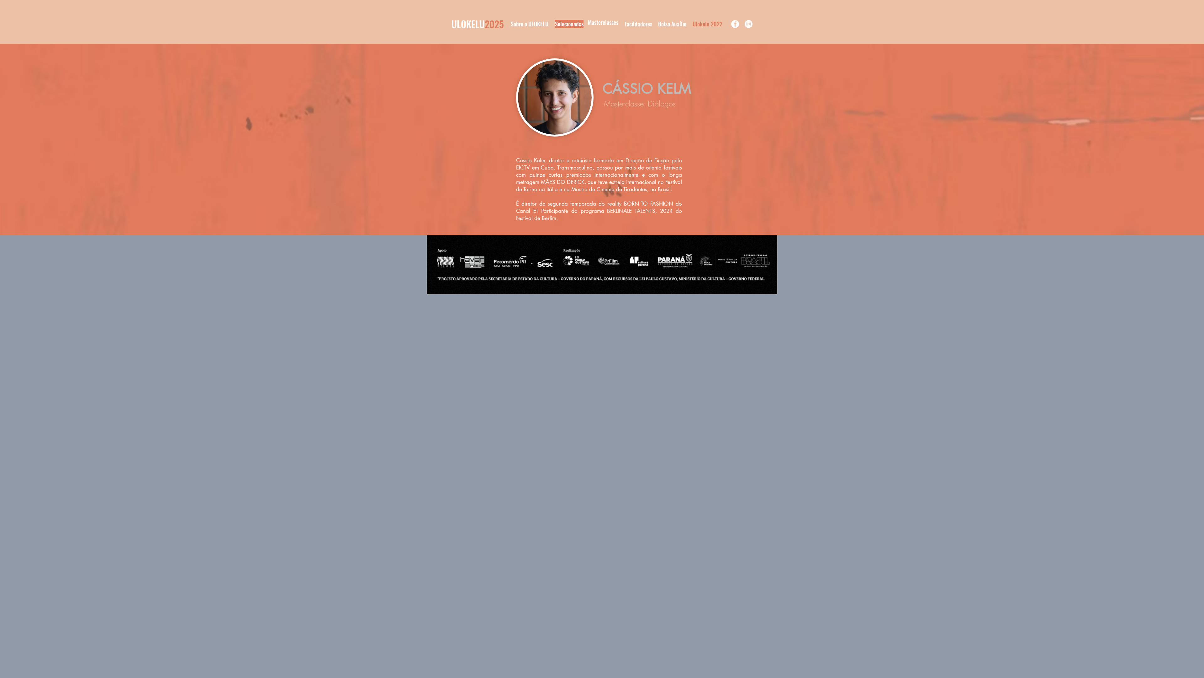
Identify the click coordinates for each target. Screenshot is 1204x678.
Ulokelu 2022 (707, 24)
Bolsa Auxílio (672, 24)
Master (595, 22)
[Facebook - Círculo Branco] (735, 24)
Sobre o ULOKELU (529, 24)
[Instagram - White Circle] (748, 24)
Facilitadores (638, 24)
